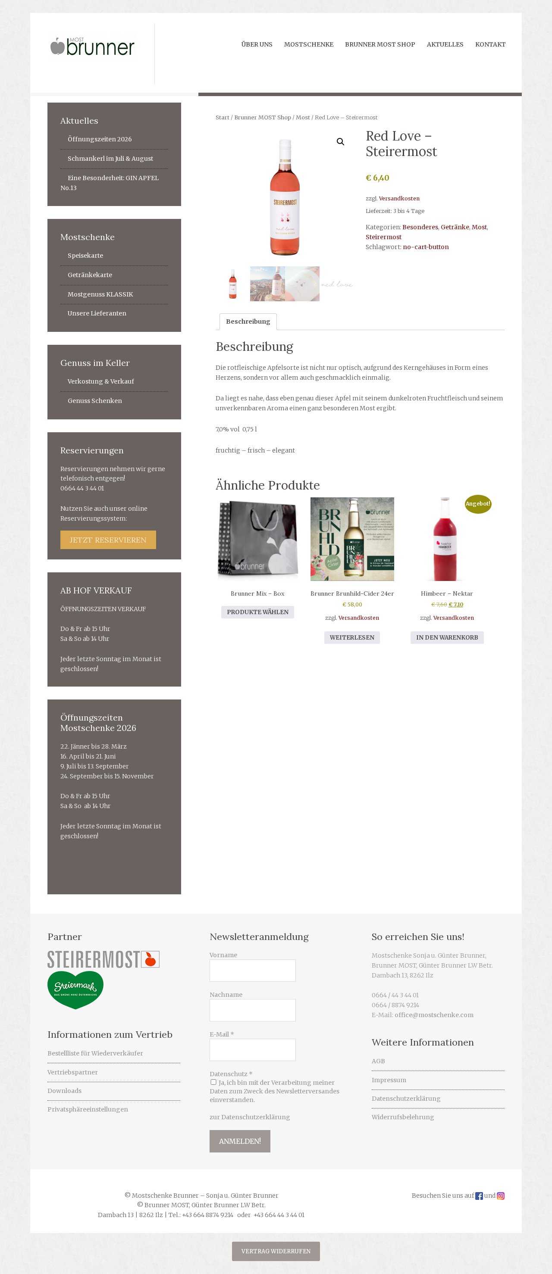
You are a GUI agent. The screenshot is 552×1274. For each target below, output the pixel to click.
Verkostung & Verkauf (101, 381)
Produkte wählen (258, 612)
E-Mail (222, 1034)
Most (303, 117)
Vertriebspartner (72, 1072)
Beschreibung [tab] (248, 321)
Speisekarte (85, 255)
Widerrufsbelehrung (403, 1117)
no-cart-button (426, 247)
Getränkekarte (90, 275)
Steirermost (383, 237)
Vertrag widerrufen (276, 1251)
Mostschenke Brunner (93, 53)
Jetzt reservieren (108, 540)
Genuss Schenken (95, 401)
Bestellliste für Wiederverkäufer (95, 1053)
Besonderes (420, 227)
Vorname (223, 955)
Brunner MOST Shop (262, 117)
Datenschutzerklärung (406, 1098)
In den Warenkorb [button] (447, 637)
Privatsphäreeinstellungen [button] (87, 1109)
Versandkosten (399, 198)
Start (222, 117)
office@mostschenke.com (434, 1015)
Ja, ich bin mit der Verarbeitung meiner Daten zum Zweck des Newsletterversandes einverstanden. (274, 1091)
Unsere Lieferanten (97, 313)
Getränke (455, 227)
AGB (378, 1061)
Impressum (389, 1080)
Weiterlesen (352, 637)
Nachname (226, 995)
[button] (340, 142)
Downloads (64, 1091)
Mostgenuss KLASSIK (100, 294)
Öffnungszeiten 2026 (100, 139)
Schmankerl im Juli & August (110, 158)
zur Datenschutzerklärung (250, 1117)
